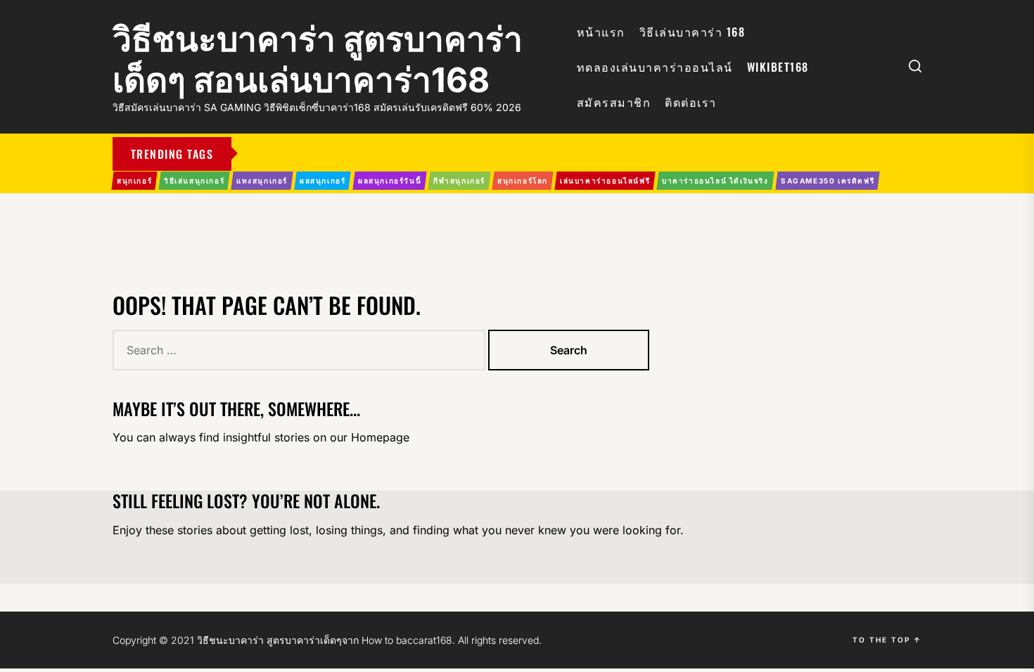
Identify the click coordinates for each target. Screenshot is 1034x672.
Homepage (380, 437)
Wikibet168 (778, 67)
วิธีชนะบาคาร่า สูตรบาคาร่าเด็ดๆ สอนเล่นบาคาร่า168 (318, 59)
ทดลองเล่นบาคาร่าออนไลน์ (655, 67)
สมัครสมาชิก (614, 102)
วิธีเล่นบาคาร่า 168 (692, 32)
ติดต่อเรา (691, 102)
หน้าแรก (601, 32)
